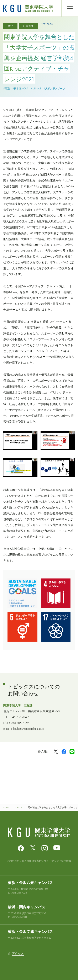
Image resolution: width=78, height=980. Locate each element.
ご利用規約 (13, 861)
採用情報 (66, 861)
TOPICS (18, 807)
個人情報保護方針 (32, 861)
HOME (5, 807)
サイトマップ (51, 861)
